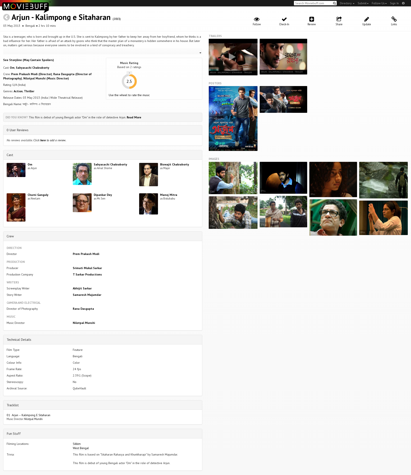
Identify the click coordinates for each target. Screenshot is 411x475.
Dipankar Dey (103, 195)
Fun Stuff (14, 433)
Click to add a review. (49, 140)
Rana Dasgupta (83, 309)
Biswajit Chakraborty (174, 164)
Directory (346, 3)
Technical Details (19, 339)
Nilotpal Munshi (84, 323)
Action (18, 91)
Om (12, 68)
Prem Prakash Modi (86, 254)
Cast (10, 155)
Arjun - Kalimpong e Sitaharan (61, 17)
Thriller (29, 91)
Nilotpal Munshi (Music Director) (46, 78)
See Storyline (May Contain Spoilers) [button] (28, 60)
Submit (362, 3)
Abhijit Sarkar (82, 288)
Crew (10, 236)
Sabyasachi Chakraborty (32, 68)
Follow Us (378, 3)
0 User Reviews (17, 130)
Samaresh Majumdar (87, 295)
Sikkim (77, 444)
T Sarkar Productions (87, 274)
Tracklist (13, 405)
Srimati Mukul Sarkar (87, 268)
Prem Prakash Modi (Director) (31, 74)
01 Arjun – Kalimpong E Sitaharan (28, 415)
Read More (134, 117)
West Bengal (81, 448)
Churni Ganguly (38, 195)
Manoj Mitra (168, 195)
